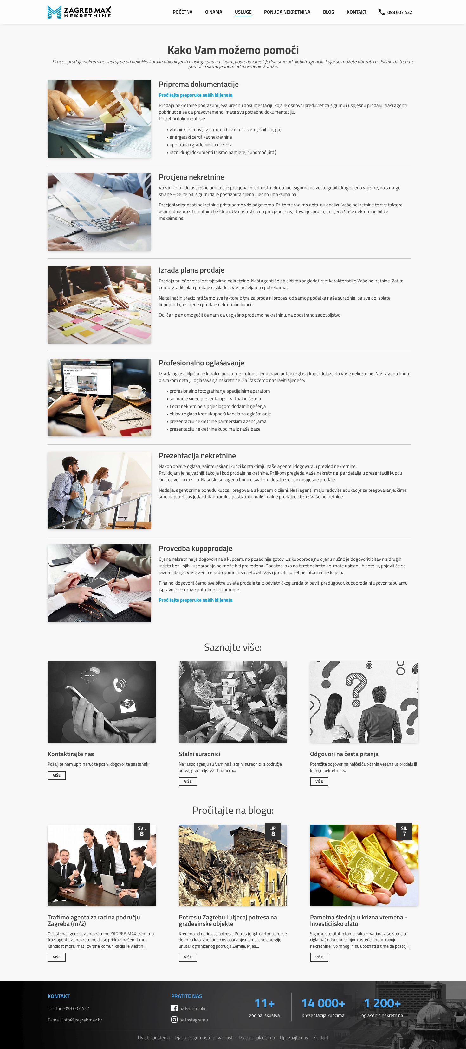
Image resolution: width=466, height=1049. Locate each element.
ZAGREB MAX (79, 12)
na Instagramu (193, 1019)
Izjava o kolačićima (257, 1037)
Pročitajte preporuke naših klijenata (196, 94)
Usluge (243, 12)
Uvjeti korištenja (154, 1037)
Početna (182, 12)
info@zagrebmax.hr (82, 1019)
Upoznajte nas (294, 1037)
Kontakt (356, 12)
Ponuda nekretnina (287, 12)
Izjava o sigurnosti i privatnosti (204, 1037)
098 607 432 (399, 12)
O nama (213, 12)
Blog (328, 12)
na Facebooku (193, 1008)
